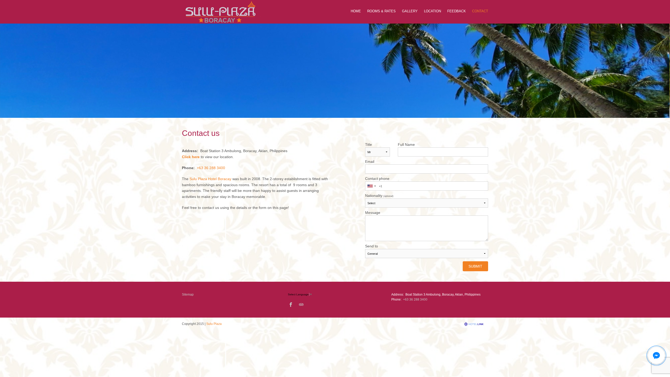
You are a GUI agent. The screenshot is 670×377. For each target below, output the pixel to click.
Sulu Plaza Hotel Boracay (210, 179)
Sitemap (188, 294)
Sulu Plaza (214, 324)
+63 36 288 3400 (211, 168)
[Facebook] (291, 304)
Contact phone (377, 178)
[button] (656, 355)
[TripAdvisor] (301, 304)
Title (368, 144)
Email (369, 161)
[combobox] (371, 186)
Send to (371, 246)
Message (372, 212)
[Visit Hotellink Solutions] (476, 324)
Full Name (406, 144)
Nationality (379, 195)
